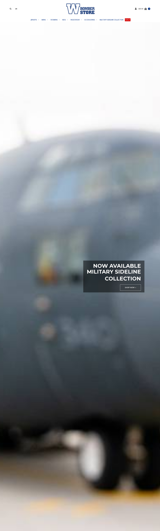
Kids (64, 20)
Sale (127, 20)
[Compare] (16, 9)
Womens (54, 20)
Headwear (75, 20)
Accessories (89, 20)
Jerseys (34, 20)
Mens (44, 20)
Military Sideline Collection (111, 20)
